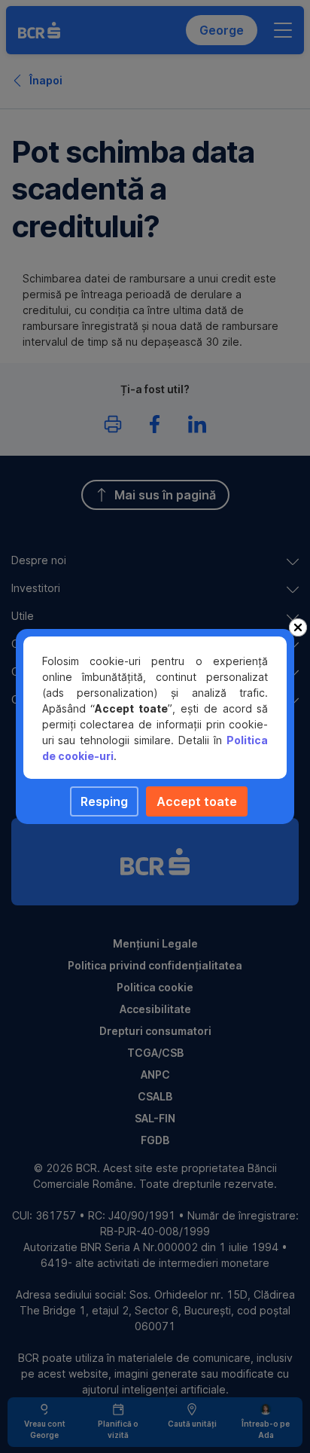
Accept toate (197, 801)
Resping (104, 801)
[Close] (298, 627)
